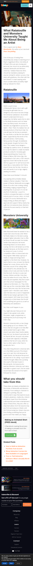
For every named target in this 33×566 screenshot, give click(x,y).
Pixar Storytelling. (10, 51)
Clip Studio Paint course (12, 1)
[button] (30, 5)
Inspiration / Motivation (7, 468)
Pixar (16, 468)
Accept (4, 563)
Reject (11, 563)
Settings (18, 563)
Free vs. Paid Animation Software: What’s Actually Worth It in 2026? (17, 458)
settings (15, 560)
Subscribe (27, 504)
